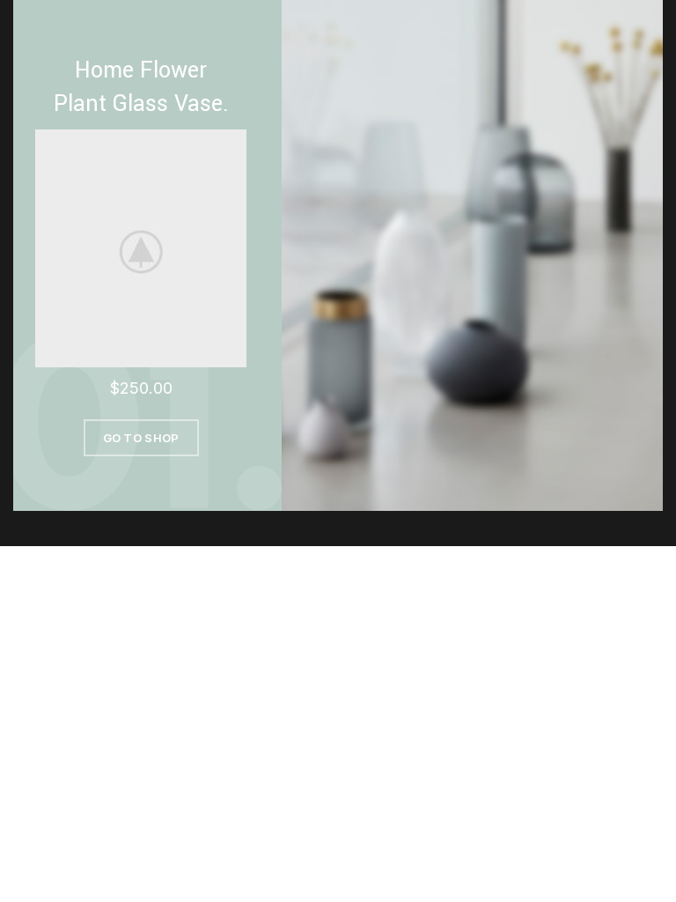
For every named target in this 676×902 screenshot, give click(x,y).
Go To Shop (141, 438)
